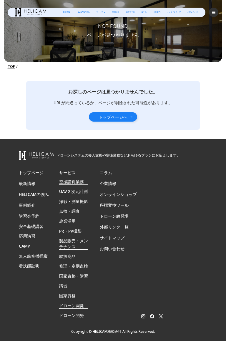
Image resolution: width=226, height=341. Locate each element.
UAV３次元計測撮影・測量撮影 (73, 196)
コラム (144, 12)
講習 (63, 285)
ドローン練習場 (114, 216)
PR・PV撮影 (70, 231)
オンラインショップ (118, 194)
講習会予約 (130, 12)
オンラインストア (174, 12)
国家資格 (67, 295)
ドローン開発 (71, 315)
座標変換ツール (114, 205)
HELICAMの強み (83, 12)
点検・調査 (69, 211)
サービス (99, 12)
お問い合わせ (192, 12)
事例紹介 (115, 12)
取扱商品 (67, 256)
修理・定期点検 (73, 266)
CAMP (24, 246)
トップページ (31, 172)
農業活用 (67, 221)
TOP (11, 66)
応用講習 (27, 236)
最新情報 (66, 12)
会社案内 (156, 12)
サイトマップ (112, 238)
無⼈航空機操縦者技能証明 (33, 261)
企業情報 (108, 183)
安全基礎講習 (31, 226)
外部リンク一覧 (114, 227)
